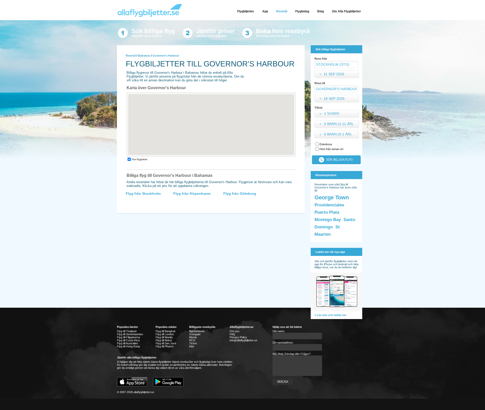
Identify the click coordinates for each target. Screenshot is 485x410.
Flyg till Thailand (126, 331)
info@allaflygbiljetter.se (243, 340)
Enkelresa (326, 144)
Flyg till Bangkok (166, 331)
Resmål (131, 55)
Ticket (193, 343)
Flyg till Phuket (164, 346)
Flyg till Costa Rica (128, 340)
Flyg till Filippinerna (128, 337)
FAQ (232, 334)
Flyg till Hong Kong (128, 346)
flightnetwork (197, 331)
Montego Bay (327, 219)
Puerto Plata (326, 212)
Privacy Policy (238, 337)
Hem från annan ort (331, 149)
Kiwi (191, 346)
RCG (192, 340)
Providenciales (329, 205)
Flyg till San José (166, 343)
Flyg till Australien (127, 343)
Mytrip (193, 337)
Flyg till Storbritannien (130, 334)
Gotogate (195, 334)
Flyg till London (165, 334)
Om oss (234, 331)
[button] (337, 114)
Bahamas (144, 55)
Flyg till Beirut (164, 340)
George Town (331, 197)
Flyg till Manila (164, 337)
